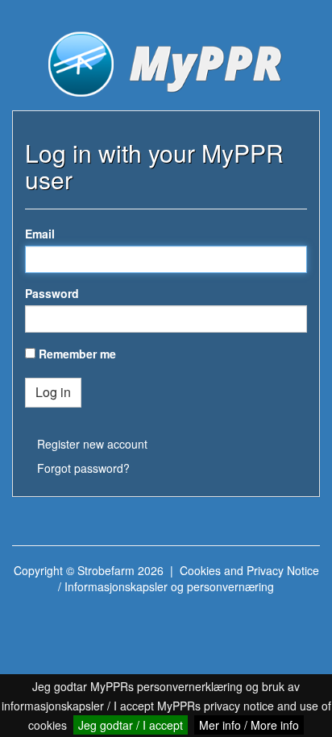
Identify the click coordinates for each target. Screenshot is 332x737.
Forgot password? (83, 468)
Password (52, 293)
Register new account (92, 444)
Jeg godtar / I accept (130, 725)
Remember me (77, 354)
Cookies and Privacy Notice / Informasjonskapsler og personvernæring (188, 578)
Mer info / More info (249, 725)
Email (40, 234)
